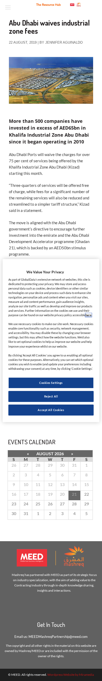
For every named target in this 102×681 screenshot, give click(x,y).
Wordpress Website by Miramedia (70, 675)
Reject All (51, 396)
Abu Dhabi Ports (23, 154)
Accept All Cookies (51, 410)
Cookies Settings (51, 382)
